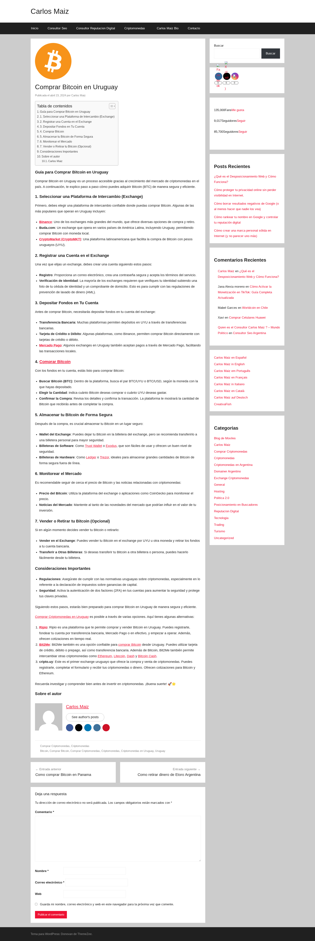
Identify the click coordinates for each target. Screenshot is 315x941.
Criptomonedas (134, 28)
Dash (131, 656)
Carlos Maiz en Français (230, 377)
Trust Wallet (93, 446)
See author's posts (85, 717)
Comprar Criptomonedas (55, 745)
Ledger (91, 457)
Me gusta (238, 110)
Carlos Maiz (50, 11)
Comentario (44, 812)
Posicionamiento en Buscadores (236, 504)
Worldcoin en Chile (255, 307)
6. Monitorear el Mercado (56, 141)
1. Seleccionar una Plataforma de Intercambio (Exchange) (77, 116)
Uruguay (160, 750)
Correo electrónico (49, 882)
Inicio (34, 28)
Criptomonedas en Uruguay (137, 750)
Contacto (194, 28)
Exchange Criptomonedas (231, 478)
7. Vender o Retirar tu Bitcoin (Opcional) (65, 146)
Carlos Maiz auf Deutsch (231, 397)
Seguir (241, 121)
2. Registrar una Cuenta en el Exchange (66, 121)
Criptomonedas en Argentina (233, 465)
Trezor (104, 457)
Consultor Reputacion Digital (95, 28)
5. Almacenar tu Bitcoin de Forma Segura (66, 136)
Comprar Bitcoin (59, 750)
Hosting (219, 491)
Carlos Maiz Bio (167, 28)
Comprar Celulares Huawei (247, 317)
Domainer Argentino (227, 471)
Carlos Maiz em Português (232, 371)
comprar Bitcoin (129, 644)
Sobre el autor (51, 156)
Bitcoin (44, 750)
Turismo (219, 531)
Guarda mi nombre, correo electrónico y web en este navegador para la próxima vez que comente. (107, 904)
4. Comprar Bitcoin (52, 131)
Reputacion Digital (226, 511)
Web (38, 894)
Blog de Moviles (225, 438)
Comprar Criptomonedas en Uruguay (62, 617)
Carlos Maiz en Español (230, 357)
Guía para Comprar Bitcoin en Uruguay (65, 111)
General (219, 484)
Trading (219, 524)
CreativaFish (222, 404)
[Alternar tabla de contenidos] (110, 106)
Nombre (42, 871)
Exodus (111, 446)
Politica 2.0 (221, 498)
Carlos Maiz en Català (229, 391)
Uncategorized (224, 538)
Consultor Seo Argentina (249, 333)
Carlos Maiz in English (229, 364)
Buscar (219, 45)
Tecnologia (221, 518)
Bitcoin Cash (147, 656)
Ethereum (105, 656)
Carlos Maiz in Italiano (229, 384)
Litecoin (119, 656)
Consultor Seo (57, 28)
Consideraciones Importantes (59, 151)
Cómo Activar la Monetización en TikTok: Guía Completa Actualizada (245, 292)
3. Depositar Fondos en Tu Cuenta (62, 126)
